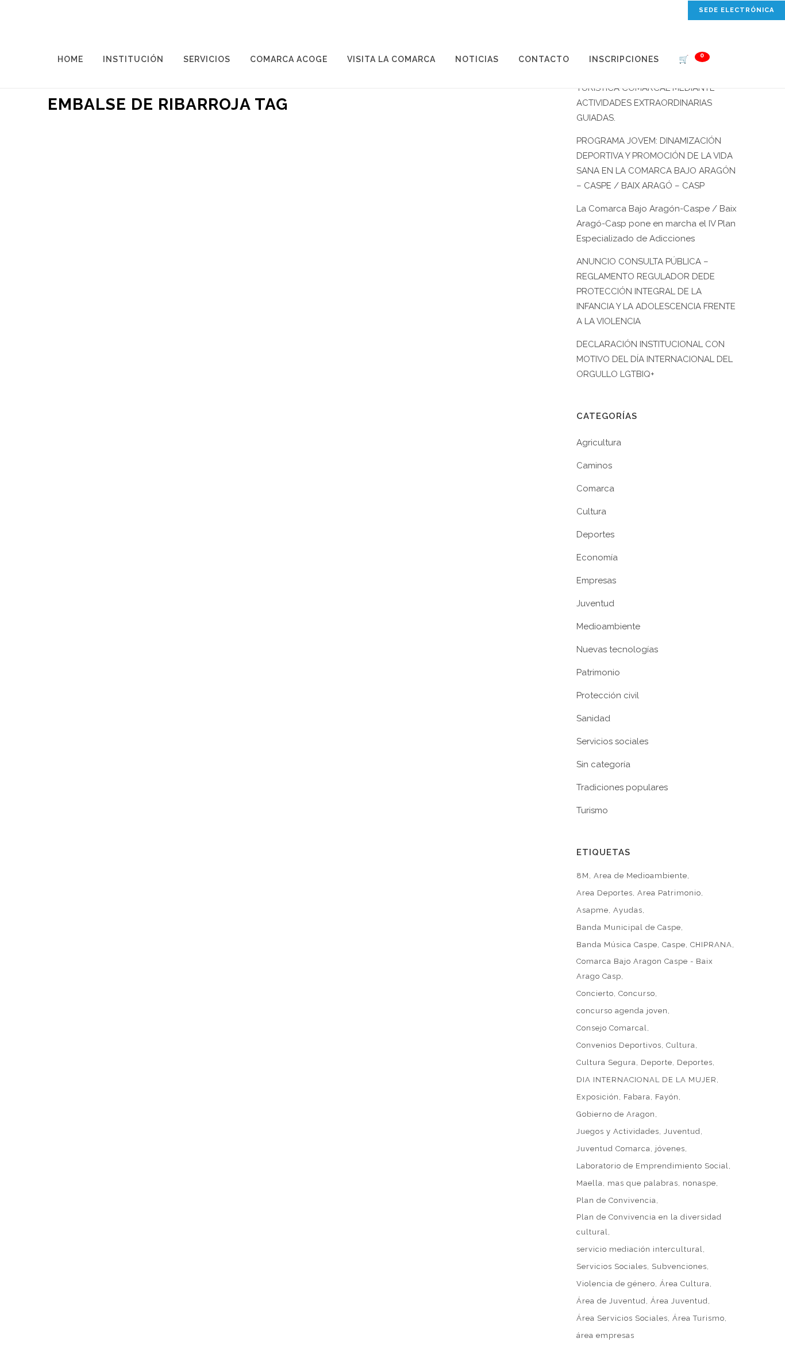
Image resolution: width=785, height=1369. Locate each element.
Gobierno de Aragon (615, 1114)
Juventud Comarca (613, 1148)
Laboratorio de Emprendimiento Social (652, 1166)
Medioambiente (608, 626)
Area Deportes (604, 893)
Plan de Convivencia (616, 1200)
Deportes (595, 534)
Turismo (592, 810)
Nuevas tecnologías (617, 649)
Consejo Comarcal (611, 1028)
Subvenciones (679, 1266)
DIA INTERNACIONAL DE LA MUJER (646, 1079)
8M (582, 875)
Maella (589, 1183)
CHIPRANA (711, 944)
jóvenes (670, 1148)
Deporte (656, 1062)
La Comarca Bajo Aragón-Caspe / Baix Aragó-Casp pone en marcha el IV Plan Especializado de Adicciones (656, 223)
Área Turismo (698, 1318)
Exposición (597, 1097)
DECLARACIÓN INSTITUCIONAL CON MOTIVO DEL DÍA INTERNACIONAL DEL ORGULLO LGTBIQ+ (654, 359)
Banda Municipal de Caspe (628, 927)
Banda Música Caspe (616, 944)
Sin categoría (603, 764)
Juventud (595, 603)
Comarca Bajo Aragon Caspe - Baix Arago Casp (644, 968)
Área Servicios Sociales (622, 1318)
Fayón (667, 1097)
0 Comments (176, 350)
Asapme (592, 910)
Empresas (596, 580)
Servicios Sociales (611, 1266)
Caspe (674, 944)
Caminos (594, 465)
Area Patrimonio (669, 893)
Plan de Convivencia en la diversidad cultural (649, 1224)
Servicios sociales (612, 741)
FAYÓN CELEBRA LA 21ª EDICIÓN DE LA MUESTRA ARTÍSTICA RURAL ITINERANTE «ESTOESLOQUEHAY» (154, 217)
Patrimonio (598, 672)
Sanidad (593, 718)
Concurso (636, 993)
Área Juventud (679, 1301)
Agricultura (598, 442)
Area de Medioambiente (640, 875)
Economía (597, 557)
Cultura (591, 511)
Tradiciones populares (622, 787)
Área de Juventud (611, 1301)
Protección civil (607, 695)
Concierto (595, 993)
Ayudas (627, 910)
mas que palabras (642, 1183)
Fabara (637, 1097)
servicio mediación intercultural (639, 1249)
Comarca (595, 488)
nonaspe (699, 1183)
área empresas (605, 1335)
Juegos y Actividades (617, 1131)
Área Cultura (685, 1283)
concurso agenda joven (622, 1010)
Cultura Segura (606, 1062)
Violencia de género (615, 1283)
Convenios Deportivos (618, 1045)
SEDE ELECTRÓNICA (736, 10)
